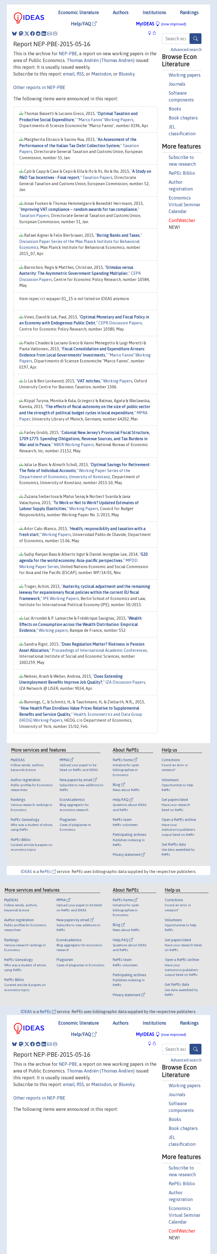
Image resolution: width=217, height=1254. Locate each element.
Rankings (189, 12)
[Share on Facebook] (32, 33)
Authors (121, 12)
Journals (177, 84)
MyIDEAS (161, 23)
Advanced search (186, 49)
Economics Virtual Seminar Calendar (184, 204)
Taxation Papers (97, 177)
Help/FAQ (81, 23)
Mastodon (101, 73)
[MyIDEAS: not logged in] (151, 33)
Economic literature (78, 12)
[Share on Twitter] (27, 33)
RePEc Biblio (182, 173)
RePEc (46, 871)
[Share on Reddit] (38, 33)
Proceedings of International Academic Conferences (99, 650)
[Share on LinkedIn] (44, 33)
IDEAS (26, 871)
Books (175, 108)
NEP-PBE (68, 53)
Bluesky (126, 73)
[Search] (195, 38)
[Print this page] (55, 33)
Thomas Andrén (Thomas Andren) (100, 60)
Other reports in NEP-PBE (39, 87)
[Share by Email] (49, 33)
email (69, 73)
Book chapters (183, 117)
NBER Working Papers (74, 444)
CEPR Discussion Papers (120, 323)
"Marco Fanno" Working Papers (105, 120)
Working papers (185, 74)
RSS (80, 73)
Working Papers (117, 381)
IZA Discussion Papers (125, 682)
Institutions (154, 12)
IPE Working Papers (61, 598)
